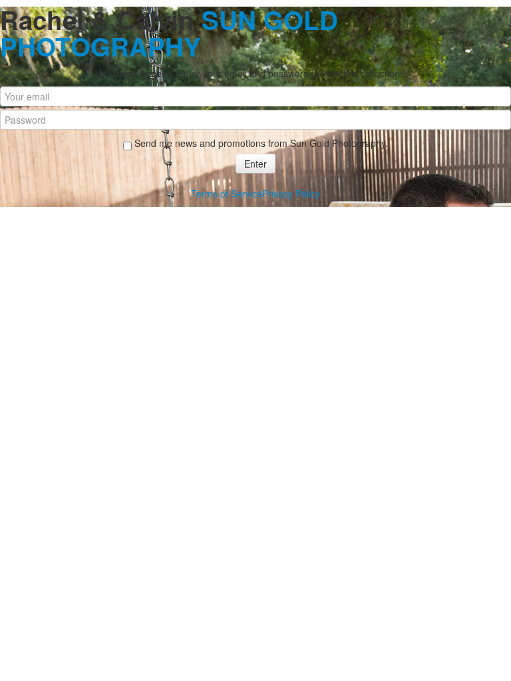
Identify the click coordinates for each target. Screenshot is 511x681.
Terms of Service (226, 193)
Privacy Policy (291, 193)
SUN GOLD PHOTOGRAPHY (169, 33)
